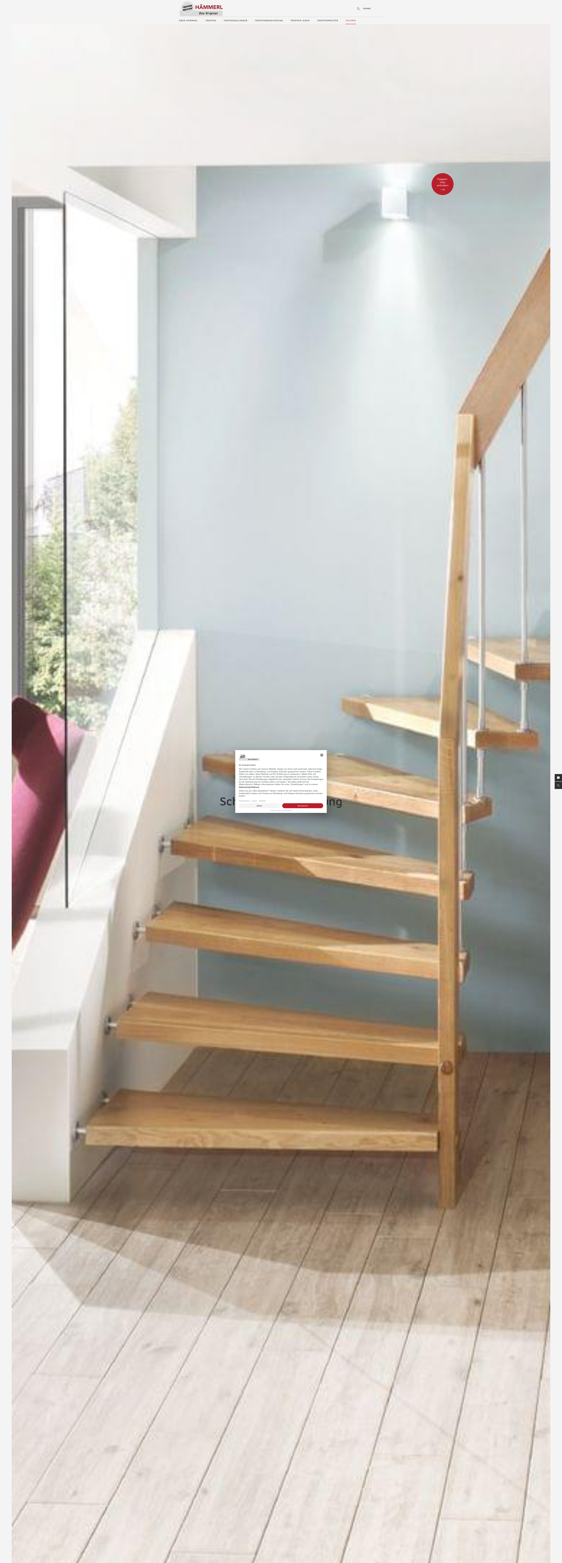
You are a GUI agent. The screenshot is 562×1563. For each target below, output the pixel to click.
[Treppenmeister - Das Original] (201, 8)
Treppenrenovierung (269, 20)
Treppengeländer (235, 20)
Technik (351, 20)
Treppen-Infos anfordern (442, 182)
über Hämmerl (188, 20)
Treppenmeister (327, 20)
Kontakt (367, 8)
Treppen (210, 20)
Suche (358, 8)
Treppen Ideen (300, 20)
